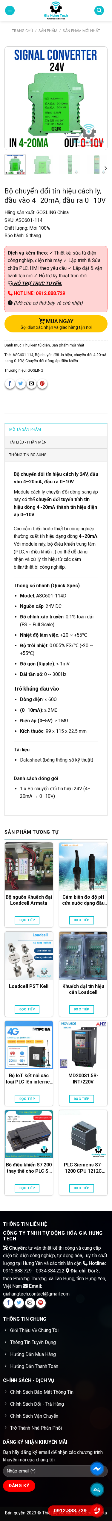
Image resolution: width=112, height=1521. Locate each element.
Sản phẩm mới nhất (81, 30)
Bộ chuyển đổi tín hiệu (53, 354)
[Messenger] (97, 1468)
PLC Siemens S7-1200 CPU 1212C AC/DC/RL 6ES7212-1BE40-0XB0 (83, 1168)
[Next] (97, 98)
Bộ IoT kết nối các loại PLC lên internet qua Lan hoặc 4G (29, 1079)
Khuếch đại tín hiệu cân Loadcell (83, 989)
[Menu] (10, 11)
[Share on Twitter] (21, 384)
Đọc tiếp (27, 920)
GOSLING (35, 370)
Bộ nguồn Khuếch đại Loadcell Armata (29, 900)
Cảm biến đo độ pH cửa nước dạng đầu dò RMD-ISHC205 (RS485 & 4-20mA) (83, 900)
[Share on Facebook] (10, 384)
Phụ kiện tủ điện (36, 345)
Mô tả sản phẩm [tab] (25, 429)
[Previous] (14, 98)
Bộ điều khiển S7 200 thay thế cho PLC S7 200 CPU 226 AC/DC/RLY (29, 1168)
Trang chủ (22, 30)
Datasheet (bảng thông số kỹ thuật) (56, 760)
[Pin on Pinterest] (42, 384)
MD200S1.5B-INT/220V (83, 1079)
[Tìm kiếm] (99, 11)
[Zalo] (97, 1489)
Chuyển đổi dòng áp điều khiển (51, 360)
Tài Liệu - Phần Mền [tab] (28, 442)
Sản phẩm (48, 30)
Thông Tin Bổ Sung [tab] (28, 454)
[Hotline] (97, 1510)
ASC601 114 (23, 354)
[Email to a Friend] (31, 384)
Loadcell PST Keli (28, 986)
